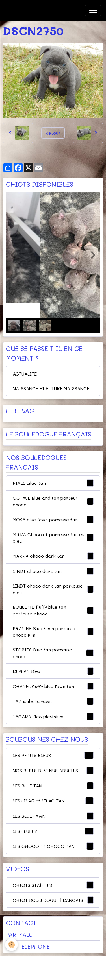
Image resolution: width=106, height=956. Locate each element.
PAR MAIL (19, 934)
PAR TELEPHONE (28, 946)
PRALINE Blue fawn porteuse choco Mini (52, 631)
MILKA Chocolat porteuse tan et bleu (52, 537)
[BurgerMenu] (93, 10)
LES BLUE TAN (52, 786)
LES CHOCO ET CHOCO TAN (52, 846)
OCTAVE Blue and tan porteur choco (52, 501)
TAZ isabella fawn (52, 701)
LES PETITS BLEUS (52, 755)
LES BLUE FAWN (52, 816)
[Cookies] (11, 944)
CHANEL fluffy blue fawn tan (52, 686)
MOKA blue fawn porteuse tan (52, 519)
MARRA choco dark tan (52, 556)
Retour (52, 133)
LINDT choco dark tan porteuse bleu (52, 589)
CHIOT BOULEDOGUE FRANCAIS (52, 900)
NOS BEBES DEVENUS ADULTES (52, 770)
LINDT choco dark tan (52, 571)
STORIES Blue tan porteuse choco (52, 653)
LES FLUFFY (52, 831)
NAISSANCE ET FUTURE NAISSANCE (51, 388)
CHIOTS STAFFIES (52, 885)
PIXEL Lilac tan (52, 483)
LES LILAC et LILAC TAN (52, 801)
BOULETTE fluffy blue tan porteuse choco (52, 610)
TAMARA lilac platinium (52, 716)
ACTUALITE (25, 374)
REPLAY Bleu (52, 671)
